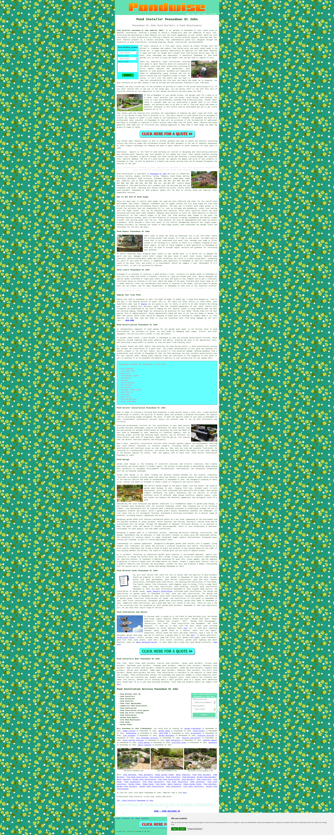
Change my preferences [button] (195, 829)
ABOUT (198, 14)
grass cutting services (133, 740)
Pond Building (129, 775)
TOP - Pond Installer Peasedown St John (135, 800)
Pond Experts (145, 818)
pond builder (159, 159)
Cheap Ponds (148, 784)
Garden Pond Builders (206, 777)
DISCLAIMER (212, 14)
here (193, 635)
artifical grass (179, 742)
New (133, 818)
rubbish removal (210, 740)
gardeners (213, 742)
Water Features (183, 775)
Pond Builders (188, 779)
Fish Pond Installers (153, 782)
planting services (206, 735)
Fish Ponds (160, 784)
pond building (160, 152)
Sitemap (118, 818)
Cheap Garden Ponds (164, 775)
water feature (135, 141)
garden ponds (132, 519)
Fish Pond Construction (137, 777)
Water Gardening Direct (146, 642)
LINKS (193, 14)
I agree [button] (175, 829)
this (185, 628)
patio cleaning (144, 745)
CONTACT (204, 14)
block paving (144, 742)
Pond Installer (197, 782)
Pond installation (165, 672)
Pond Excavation (132, 782)
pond (180, 87)
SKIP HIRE (163, 733)
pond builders (140, 185)
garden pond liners (126, 637)
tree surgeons (129, 735)
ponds (205, 30)
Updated (137, 818)
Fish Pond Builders (201, 775)
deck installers (173, 740)
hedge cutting (129, 731)
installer (139, 120)
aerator (128, 439)
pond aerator (176, 412)
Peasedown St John (158, 174)
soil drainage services (147, 738)
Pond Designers (146, 775)
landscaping (131, 733)
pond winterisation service (204, 346)
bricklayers (196, 733)
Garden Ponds (134, 784)
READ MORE (129, 320)
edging (144, 304)
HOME (187, 14)
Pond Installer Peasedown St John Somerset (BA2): (140, 30)
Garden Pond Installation (144, 779)
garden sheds (164, 731)
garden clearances (192, 728)
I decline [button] (182, 829)
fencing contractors (191, 738)
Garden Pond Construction (152, 786)
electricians (198, 731)
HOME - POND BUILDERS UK (167, 811)
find (124, 663)
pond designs (157, 488)
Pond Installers (157, 777)
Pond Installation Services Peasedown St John (147, 689)
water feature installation (159, 591)
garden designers (166, 735)
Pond (119, 174)
